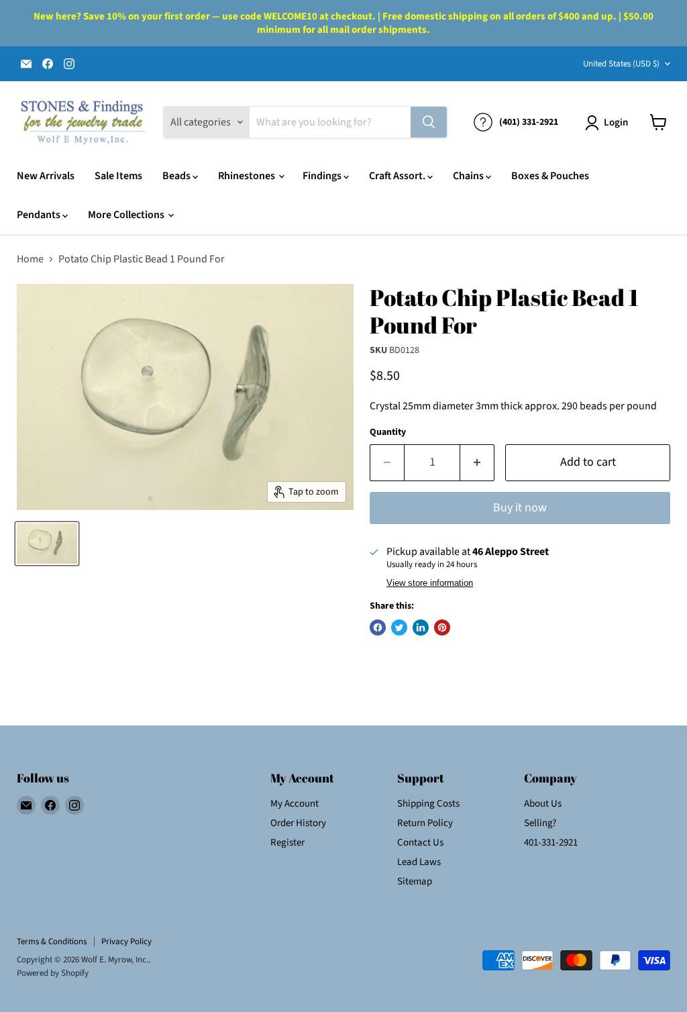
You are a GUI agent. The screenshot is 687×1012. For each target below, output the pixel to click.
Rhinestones (247, 175)
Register (287, 843)
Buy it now (520, 507)
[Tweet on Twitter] (399, 627)
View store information (429, 583)
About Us (543, 804)
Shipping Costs (428, 804)
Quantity (388, 432)
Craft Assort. (398, 175)
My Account (294, 804)
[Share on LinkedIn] (421, 627)
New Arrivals (45, 175)
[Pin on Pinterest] (442, 627)
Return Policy (425, 823)
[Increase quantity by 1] (477, 462)
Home (30, 259)
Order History (298, 823)
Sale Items (118, 175)
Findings (323, 175)
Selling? (540, 823)
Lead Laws (419, 862)
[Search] (429, 122)
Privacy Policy (126, 941)
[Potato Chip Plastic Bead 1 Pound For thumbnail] (46, 543)
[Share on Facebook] (378, 627)
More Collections (127, 214)
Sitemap (414, 881)
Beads (177, 175)
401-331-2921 (551, 843)
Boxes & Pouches (550, 175)
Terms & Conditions (52, 941)
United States (621, 64)
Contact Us (420, 843)
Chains (469, 175)
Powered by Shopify (53, 973)
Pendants (39, 214)
